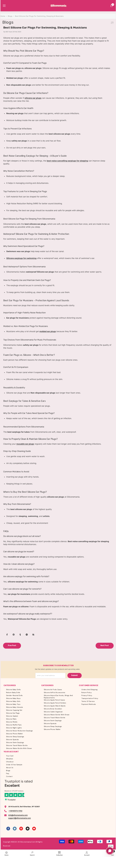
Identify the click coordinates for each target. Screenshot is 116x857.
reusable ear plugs (25, 444)
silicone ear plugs (33, 98)
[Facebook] (7, 634)
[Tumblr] (20, 634)
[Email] (33, 634)
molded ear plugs (47, 331)
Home (2, 16)
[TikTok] (27, 828)
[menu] (4, 5)
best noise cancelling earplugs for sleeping (67, 161)
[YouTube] (34, 828)
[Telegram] (27, 634)
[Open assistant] (109, 850)
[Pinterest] (14, 634)
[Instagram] (15, 828)
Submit (74, 675)
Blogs (10, 16)
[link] (32, 853)
